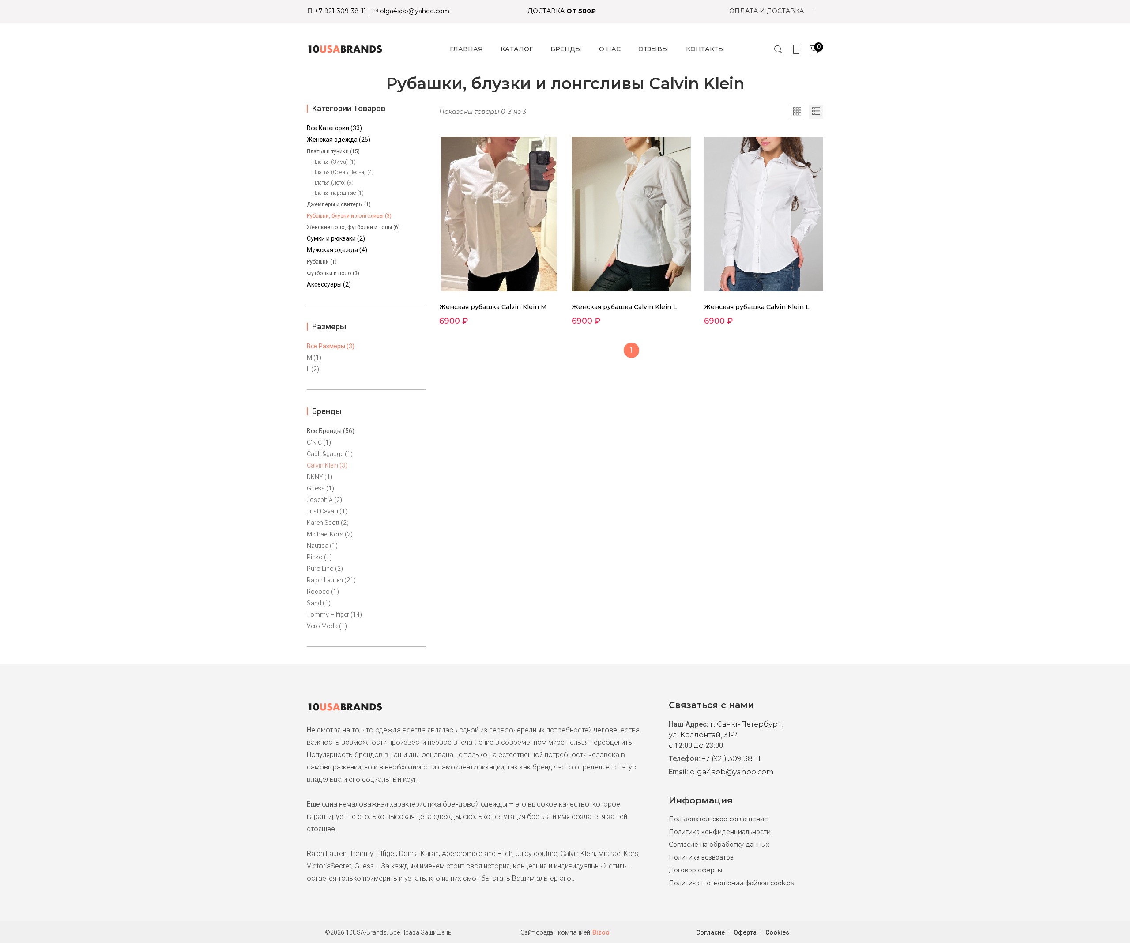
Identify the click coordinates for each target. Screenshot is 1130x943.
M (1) (314, 357)
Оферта (745, 932)
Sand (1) (319, 603)
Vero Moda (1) (327, 626)
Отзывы (653, 49)
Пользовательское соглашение (718, 819)
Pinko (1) (319, 557)
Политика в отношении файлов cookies (731, 883)
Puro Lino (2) (325, 568)
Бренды (565, 49)
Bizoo (601, 932)
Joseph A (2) (324, 499)
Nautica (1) (322, 545)
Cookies (777, 932)
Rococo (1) (323, 591)
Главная (466, 49)
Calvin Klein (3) (327, 465)
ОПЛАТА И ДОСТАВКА (766, 11)
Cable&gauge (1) (330, 453)
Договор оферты (695, 870)
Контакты (705, 49)
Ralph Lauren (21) (331, 580)
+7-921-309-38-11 (339, 11)
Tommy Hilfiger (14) (334, 614)
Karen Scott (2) (328, 522)
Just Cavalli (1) (327, 511)
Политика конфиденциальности (720, 832)
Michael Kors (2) (330, 534)
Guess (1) (320, 488)
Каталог (517, 49)
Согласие (710, 932)
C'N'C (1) (319, 442)
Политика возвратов (701, 857)
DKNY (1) (319, 476)
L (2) (313, 369)
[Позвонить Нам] (796, 49)
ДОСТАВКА (561, 11)
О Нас (610, 49)
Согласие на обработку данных (719, 845)
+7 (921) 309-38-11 (731, 758)
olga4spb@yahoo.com (413, 11)
